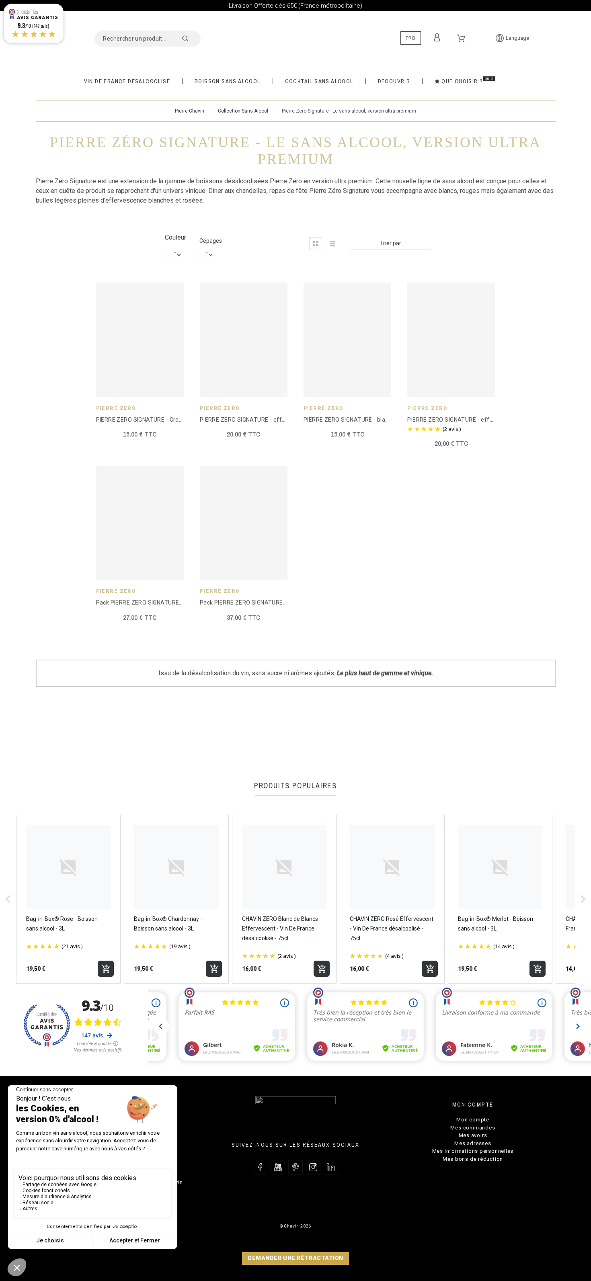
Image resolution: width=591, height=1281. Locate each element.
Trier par (390, 243)
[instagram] (313, 1167)
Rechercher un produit (191, 39)
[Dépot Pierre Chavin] (295, 34)
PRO (410, 38)
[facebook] (260, 1167)
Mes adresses (472, 1143)
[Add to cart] (106, 969)
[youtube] (278, 1167)
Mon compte (472, 1120)
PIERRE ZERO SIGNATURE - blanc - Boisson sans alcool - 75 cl (385, 419)
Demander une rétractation (295, 1258)
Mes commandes (472, 1128)
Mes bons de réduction (473, 1159)
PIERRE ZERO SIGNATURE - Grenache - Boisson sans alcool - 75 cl (183, 419)
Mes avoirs (473, 1135)
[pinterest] (295, 1167)
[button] (315, 243)
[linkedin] (331, 1167)
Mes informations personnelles (473, 1151)
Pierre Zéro (116, 408)
